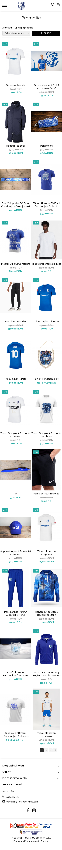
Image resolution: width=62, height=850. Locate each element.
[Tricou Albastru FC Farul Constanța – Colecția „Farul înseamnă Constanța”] (46, 179)
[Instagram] (34, 811)
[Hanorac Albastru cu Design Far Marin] (46, 588)
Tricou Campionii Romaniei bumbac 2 (46, 435)
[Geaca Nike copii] (15, 122)
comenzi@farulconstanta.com (22, 801)
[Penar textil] (46, 122)
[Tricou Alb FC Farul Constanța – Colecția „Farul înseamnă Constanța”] (15, 709)
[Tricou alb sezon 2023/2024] (46, 709)
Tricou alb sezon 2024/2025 (46, 553)
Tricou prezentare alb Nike (46, 263)
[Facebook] (28, 811)
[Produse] (5, 6)
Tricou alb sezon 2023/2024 (46, 734)
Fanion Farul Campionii (46, 378)
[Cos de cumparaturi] (58, 5)
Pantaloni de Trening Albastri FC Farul (15, 613)
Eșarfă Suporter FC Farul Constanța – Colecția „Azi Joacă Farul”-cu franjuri (15, 205)
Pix (15, 493)
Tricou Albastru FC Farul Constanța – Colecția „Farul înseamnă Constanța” (46, 205)
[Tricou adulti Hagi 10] (15, 355)
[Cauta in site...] (53, 5)
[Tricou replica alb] (15, 61)
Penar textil (46, 145)
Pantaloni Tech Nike (16, 321)
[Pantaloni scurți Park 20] (46, 469)
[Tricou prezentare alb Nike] (46, 240)
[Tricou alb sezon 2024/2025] (46, 527)
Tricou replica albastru (46, 321)
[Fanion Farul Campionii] (46, 355)
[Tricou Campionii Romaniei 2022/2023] (15, 409)
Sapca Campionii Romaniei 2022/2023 (15, 553)
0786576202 (13, 797)
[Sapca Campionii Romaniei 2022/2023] (15, 527)
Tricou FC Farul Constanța (15, 263)
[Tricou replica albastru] (46, 297)
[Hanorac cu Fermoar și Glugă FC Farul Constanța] (46, 648)
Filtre (47, 33)
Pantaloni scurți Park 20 (46, 493)
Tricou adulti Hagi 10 (15, 378)
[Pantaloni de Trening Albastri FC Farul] (15, 588)
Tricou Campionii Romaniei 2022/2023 (15, 435)
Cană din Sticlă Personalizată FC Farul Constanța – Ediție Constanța (15, 674)
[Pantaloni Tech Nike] (15, 297)
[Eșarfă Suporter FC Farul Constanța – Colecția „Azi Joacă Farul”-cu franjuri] (15, 179)
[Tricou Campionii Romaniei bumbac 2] (46, 409)
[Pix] (15, 469)
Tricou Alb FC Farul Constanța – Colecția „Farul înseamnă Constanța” (15, 734)
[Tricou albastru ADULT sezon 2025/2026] (46, 61)
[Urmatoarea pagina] (55, 750)
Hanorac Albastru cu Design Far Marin (46, 613)
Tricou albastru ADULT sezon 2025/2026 (46, 87)
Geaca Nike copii (15, 145)
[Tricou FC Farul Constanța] (15, 240)
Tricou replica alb (15, 85)
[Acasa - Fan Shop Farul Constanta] (21, 6)
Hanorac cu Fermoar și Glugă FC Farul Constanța (46, 674)
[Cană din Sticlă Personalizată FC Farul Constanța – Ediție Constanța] (15, 648)
